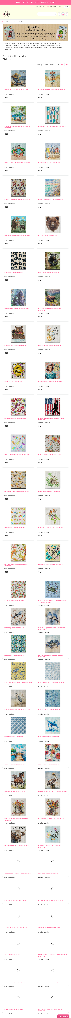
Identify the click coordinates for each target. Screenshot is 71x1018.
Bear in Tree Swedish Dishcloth (48, 272)
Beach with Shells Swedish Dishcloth (50, 199)
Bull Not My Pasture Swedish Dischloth (17, 929)
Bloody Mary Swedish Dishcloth (14, 600)
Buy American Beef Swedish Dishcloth (50, 1002)
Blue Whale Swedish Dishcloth (48, 783)
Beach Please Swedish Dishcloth (49, 162)
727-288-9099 (40, 6)
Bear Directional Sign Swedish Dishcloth (17, 235)
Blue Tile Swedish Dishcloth (13, 783)
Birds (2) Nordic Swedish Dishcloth (49, 454)
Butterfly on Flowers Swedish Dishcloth (17, 965)
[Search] (55, 14)
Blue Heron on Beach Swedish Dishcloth (17, 746)
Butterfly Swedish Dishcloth (48, 965)
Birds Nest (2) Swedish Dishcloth (49, 491)
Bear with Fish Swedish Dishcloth (15, 345)
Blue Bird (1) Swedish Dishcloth (14, 637)
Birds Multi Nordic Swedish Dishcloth (16, 491)
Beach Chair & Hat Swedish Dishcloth (16, 89)
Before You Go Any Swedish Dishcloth (50, 381)
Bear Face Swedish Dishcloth (47, 235)
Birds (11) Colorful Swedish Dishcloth (16, 454)
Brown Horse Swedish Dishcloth (14, 856)
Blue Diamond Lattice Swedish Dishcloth (51, 710)
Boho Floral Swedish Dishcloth (48, 819)
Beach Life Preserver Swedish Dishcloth (17, 162)
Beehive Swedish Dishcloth (13, 381)
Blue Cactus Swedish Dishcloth (14, 673)
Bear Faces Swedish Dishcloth (13, 272)
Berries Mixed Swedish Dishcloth (15, 418)
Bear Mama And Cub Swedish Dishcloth (16, 308)
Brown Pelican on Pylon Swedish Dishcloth (52, 856)
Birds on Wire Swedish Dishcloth (14, 527)
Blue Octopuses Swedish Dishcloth (49, 746)
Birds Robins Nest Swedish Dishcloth (50, 527)
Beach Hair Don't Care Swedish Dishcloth (52, 126)
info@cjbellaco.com (55, 6)
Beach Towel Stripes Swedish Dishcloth (17, 199)
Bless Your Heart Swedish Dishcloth (50, 564)
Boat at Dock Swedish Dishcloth (14, 819)
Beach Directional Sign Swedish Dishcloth (52, 89)
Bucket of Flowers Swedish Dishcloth (51, 892)
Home (3, 22)
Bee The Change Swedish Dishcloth (49, 345)
